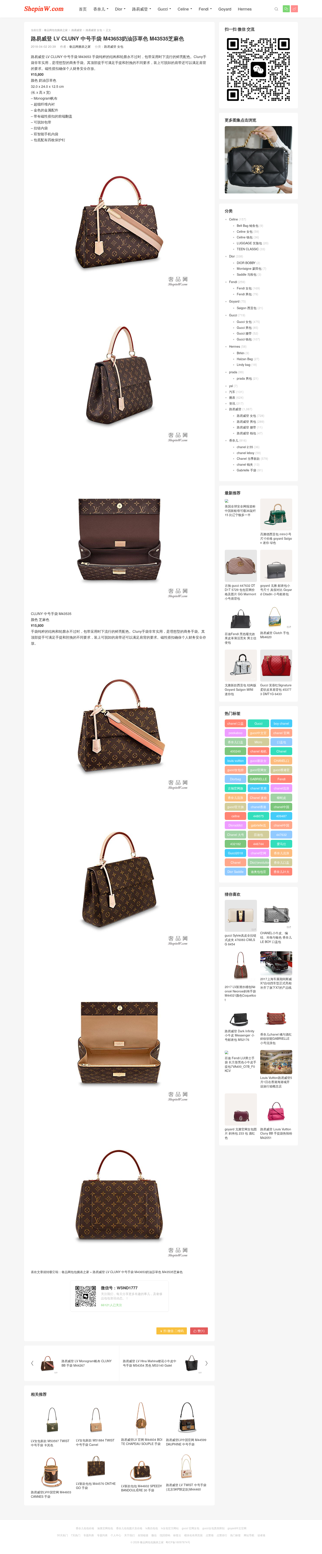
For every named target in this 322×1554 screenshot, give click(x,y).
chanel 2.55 (245, 447)
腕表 (232, 397)
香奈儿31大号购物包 (281, 872)
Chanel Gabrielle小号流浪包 (235, 863)
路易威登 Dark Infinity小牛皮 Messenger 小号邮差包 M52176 (239, 1035)
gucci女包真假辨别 (213, 1528)
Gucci (163, 9)
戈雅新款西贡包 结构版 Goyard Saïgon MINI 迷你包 (240, 689)
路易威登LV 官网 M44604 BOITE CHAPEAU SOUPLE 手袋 (141, 1441)
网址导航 (249, 1535)
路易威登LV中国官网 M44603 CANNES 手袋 (51, 1494)
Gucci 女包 (244, 321)
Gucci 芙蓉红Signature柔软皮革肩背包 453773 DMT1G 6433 (276, 689)
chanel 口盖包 (235, 724)
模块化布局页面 (193, 1535)
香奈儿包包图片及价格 (129, 1528)
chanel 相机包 (258, 752)
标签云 (177, 1535)
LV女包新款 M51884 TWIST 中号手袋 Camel (95, 1442)
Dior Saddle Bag (235, 872)
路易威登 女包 (94, 30)
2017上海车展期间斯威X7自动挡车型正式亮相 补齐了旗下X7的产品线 (276, 983)
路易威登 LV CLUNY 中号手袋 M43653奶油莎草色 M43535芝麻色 (138, 1272)
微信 (154, 1535)
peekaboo (235, 733)
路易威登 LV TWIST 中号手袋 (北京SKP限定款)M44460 (186, 1487)
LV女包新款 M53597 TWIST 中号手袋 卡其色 (50, 1443)
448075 (258, 816)
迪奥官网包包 (105, 1528)
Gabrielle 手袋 (246, 470)
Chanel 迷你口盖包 (258, 798)
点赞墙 (210, 1535)
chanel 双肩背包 (258, 789)
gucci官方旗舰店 (235, 808)
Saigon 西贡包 (247, 308)
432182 (235, 844)
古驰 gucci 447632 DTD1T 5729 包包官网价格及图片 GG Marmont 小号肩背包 (240, 591)
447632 (281, 834)
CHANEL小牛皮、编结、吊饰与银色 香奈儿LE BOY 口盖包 (276, 937)
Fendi (204, 9)
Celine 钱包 (245, 237)
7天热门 (75, 1535)
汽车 (232, 391)
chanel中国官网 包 (281, 826)
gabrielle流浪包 (258, 826)
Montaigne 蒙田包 (249, 268)
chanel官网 (258, 853)
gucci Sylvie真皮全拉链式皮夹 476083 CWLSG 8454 (240, 939)
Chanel (281, 751)
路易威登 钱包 (246, 433)
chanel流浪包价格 (281, 789)
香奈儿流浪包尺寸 (235, 798)
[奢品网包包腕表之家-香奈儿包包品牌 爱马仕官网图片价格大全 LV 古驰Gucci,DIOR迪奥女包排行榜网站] (44, 8)
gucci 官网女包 (190, 1528)
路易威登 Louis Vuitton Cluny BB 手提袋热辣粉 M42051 (276, 1133)
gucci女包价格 (235, 771)
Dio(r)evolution (259, 862)
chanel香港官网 (258, 808)
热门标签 (235, 1535)
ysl (231, 386)
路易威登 (140, 9)
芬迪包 (258, 834)
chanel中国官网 (281, 808)
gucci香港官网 (281, 771)
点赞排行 (222, 1535)
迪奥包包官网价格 (258, 872)
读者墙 (261, 1535)
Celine (183, 9)
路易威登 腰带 (246, 427)
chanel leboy (245, 453)
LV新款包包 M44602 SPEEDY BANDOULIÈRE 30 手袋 (141, 1488)
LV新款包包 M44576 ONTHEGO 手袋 (96, 1485)
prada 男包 (244, 378)
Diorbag (235, 779)
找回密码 (165, 1535)
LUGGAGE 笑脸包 (249, 243)
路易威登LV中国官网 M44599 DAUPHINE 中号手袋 (186, 1442)
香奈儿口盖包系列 (281, 863)
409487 (281, 816)
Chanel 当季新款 (248, 458)
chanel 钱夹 (245, 464)
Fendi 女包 (244, 288)
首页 (83, 9)
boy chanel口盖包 (281, 724)
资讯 (232, 403)
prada (233, 372)
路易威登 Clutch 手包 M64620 (274, 635)
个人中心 (116, 1535)
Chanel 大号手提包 (235, 835)
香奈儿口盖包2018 (235, 743)
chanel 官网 (281, 733)
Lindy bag (243, 364)
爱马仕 (281, 844)
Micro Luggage (258, 743)
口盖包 (281, 742)
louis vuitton (235, 760)
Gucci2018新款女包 (235, 854)
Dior (118, 9)
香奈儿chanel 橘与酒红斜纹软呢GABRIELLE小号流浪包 (276, 1038)
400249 (235, 751)
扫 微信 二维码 (172, 1330)
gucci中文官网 (258, 734)
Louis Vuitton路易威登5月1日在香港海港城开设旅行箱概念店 (276, 1081)
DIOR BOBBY (246, 263)
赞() (199, 1330)
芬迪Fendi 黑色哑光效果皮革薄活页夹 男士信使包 (240, 638)
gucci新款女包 (258, 761)
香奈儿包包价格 (85, 1528)
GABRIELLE (258, 779)
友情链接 (143, 1535)
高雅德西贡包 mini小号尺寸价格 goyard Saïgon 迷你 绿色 (276, 538)
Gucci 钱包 (244, 339)
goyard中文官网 (237, 1528)
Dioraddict (235, 825)
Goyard (224, 9)
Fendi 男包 (244, 294)
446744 (258, 844)
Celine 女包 (245, 231)
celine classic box (235, 817)
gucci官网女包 (258, 771)
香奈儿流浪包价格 (281, 854)
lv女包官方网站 (170, 1528)
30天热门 (62, 1535)
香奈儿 (99, 9)
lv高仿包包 (151, 1528)
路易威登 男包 (246, 421)
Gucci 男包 (244, 327)
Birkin (240, 353)
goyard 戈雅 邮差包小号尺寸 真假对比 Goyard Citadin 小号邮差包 (276, 589)
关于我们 (129, 1535)
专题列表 (88, 1535)
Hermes (245, 9)
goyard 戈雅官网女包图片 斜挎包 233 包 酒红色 (241, 1133)
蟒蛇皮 (281, 797)
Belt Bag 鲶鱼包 (247, 225)
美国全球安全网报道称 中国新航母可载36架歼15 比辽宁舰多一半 (240, 510)
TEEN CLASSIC (248, 249)
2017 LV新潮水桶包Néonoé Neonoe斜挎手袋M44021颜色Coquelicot (240, 993)
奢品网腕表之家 (80, 46)
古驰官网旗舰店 (235, 789)
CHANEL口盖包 (281, 761)
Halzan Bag (245, 359)
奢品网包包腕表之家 (56, 30)
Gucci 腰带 (244, 333)
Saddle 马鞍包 (247, 274)
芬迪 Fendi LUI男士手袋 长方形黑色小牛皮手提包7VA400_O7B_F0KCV (240, 1064)
